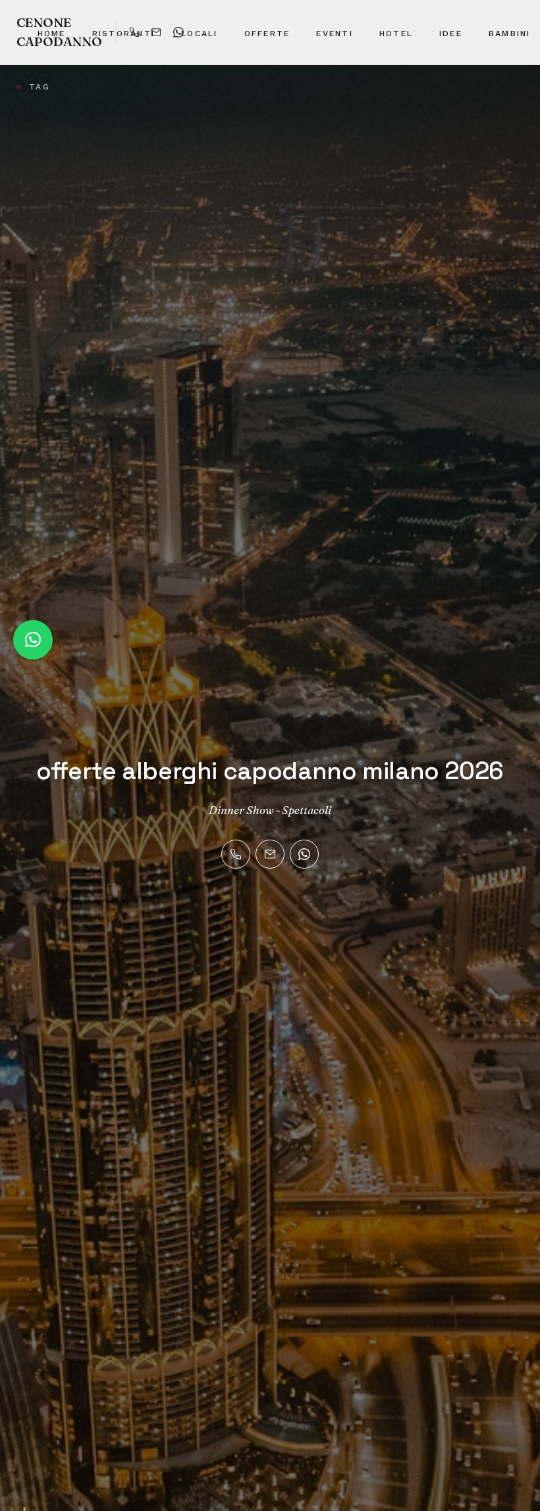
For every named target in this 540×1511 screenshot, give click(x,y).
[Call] (235, 854)
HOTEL (396, 33)
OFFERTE (267, 33)
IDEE (450, 33)
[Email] (270, 854)
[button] (33, 640)
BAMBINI (510, 33)
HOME (52, 33)
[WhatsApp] (304, 854)
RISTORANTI (123, 33)
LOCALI (199, 33)
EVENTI (334, 33)
